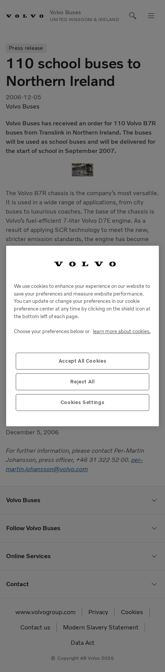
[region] (82, 336)
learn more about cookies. (121, 331)
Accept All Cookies (83, 361)
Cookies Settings (83, 402)
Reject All (82, 381)
